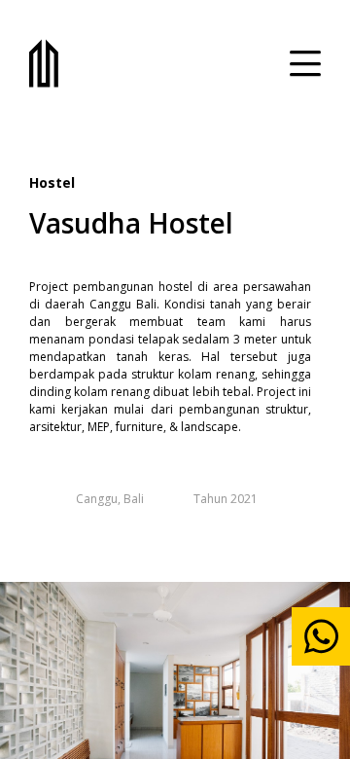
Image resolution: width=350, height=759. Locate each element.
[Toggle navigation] (305, 63)
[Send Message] (321, 636)
